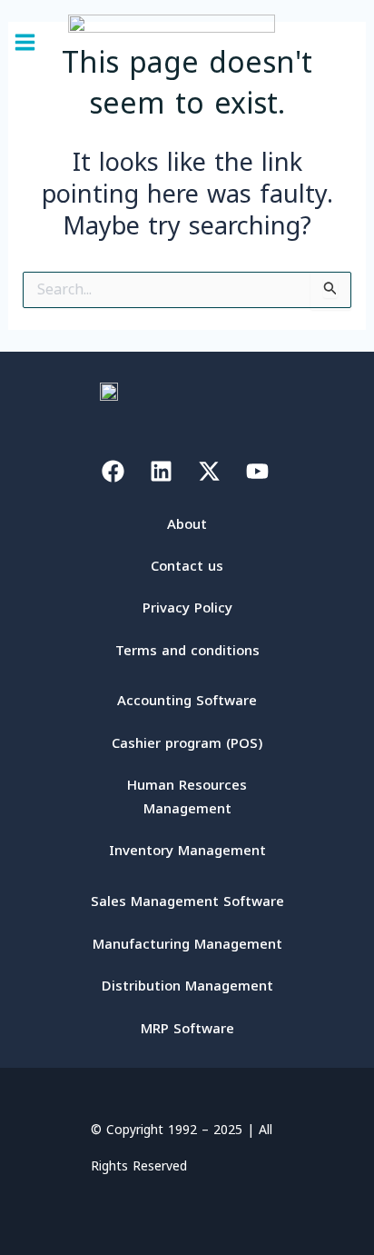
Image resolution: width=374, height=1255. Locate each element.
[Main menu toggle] (25, 42)
